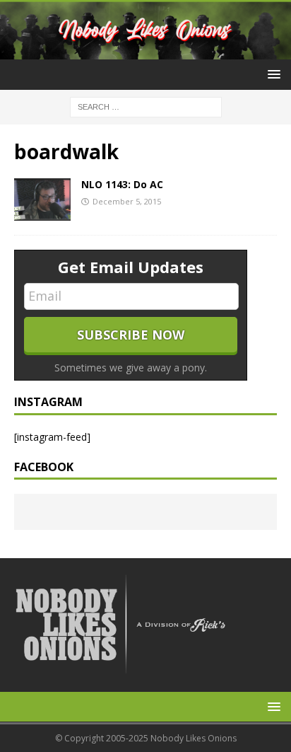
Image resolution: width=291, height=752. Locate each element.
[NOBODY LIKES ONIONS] (145, 51)
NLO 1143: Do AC (122, 184)
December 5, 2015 (127, 201)
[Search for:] (146, 105)
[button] (271, 74)
